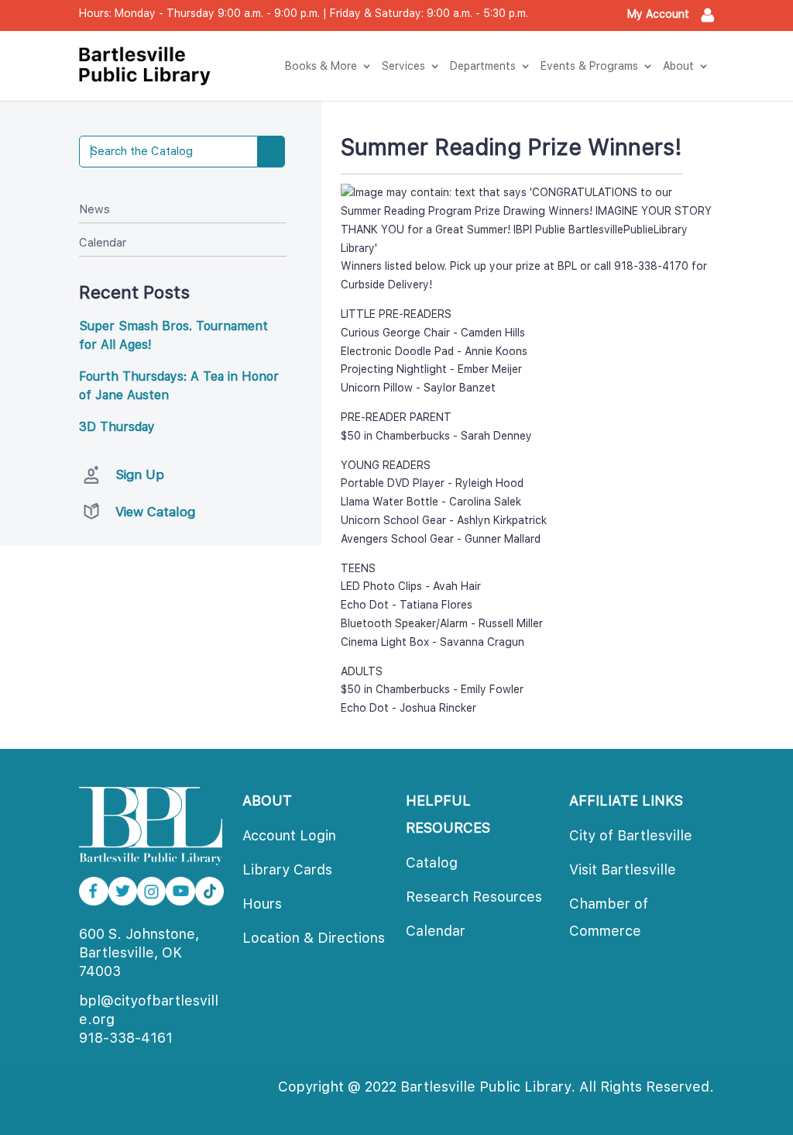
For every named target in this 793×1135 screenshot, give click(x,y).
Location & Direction (313, 938)
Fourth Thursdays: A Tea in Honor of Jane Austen (179, 385)
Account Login (289, 835)
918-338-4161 (126, 1038)
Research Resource (474, 896)
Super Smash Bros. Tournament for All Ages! (173, 335)
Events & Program (589, 66)
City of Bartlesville (630, 835)
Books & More (321, 66)
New (94, 209)
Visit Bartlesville (622, 869)
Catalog (432, 862)
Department (483, 66)
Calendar (102, 243)
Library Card (287, 869)
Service (403, 66)
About (678, 66)
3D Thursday (117, 426)
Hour (262, 903)
